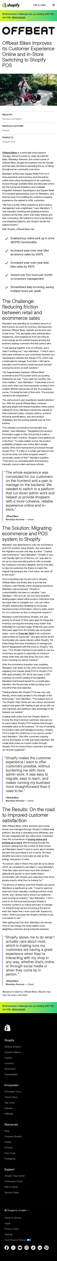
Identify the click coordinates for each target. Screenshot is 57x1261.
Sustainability (11, 1074)
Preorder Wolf (26, 633)
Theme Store (11, 1097)
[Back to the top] (7, 1027)
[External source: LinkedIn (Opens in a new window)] (40, 1247)
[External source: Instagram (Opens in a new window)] (26, 1247)
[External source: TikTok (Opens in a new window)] (33, 1247)
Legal (7, 1223)
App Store (9, 1102)
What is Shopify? (12, 1046)
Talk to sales (39, 5)
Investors (9, 1063)
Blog (6, 1131)
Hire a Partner (11, 1186)
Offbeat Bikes (9, 152)
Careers (8, 1057)
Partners (8, 1108)
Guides (7, 1142)
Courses (8, 1147)
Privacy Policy (11, 1228)
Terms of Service (13, 1217)
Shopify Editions (12, 1052)
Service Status (11, 1192)
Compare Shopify (13, 1136)
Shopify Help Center (14, 1175)
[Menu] (53, 5)
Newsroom (9, 1068)
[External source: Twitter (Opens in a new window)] (13, 1247)
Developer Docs (12, 1091)
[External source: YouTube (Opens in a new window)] (20, 1247)
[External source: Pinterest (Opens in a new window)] (46, 1247)
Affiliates (8, 1113)
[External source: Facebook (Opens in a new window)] (6, 1247)
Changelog (9, 1158)
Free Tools (9, 1153)
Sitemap (8, 1234)
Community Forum (13, 1181)
